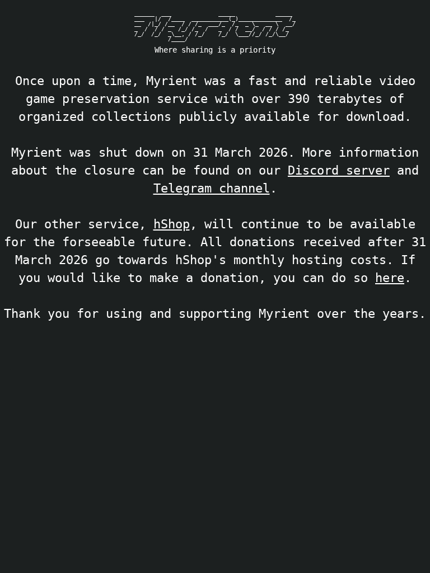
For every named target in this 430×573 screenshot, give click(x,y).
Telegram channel (211, 188)
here (389, 277)
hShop (171, 224)
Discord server (339, 170)
